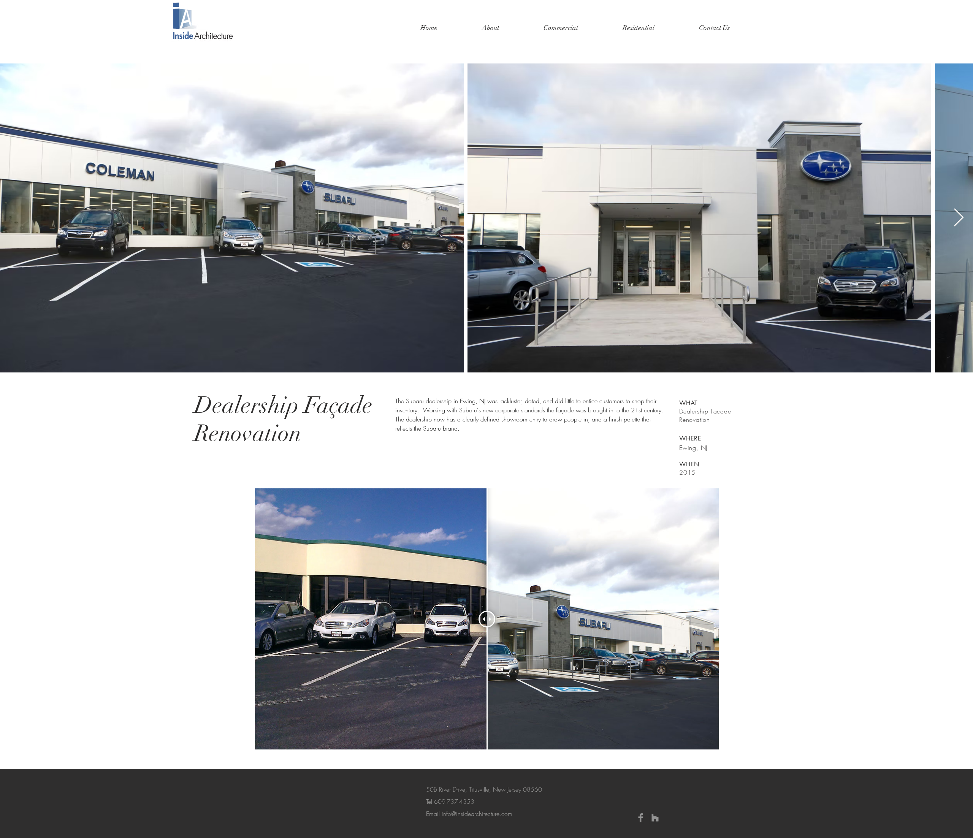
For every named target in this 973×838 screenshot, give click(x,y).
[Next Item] (958, 218)
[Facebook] (641, 818)
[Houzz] (655, 818)
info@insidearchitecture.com (477, 813)
